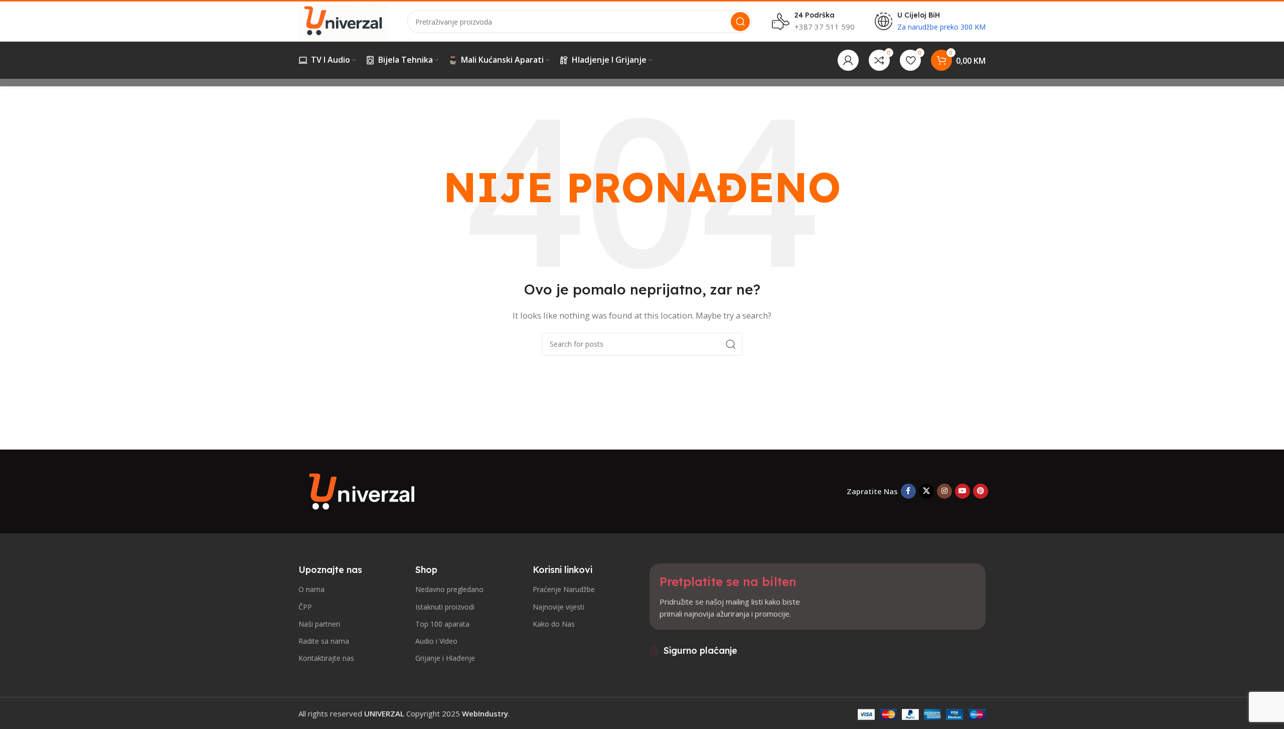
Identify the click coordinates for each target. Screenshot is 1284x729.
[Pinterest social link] (980, 491)
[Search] (740, 21)
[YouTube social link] (962, 491)
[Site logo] (342, 21)
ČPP (305, 607)
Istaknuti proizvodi (444, 607)
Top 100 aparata (442, 624)
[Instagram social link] (944, 491)
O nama (311, 589)
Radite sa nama (323, 641)
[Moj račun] (848, 60)
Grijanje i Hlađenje (445, 658)
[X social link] (926, 491)
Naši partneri (319, 624)
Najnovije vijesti (558, 607)
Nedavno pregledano (449, 589)
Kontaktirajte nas (326, 658)
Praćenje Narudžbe (564, 589)
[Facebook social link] (908, 491)
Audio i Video (436, 641)
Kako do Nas (554, 624)
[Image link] (363, 490)
